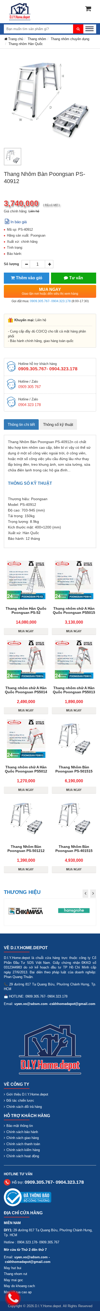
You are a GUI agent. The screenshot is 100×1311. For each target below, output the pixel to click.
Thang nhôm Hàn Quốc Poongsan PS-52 (26, 610)
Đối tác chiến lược (20, 1100)
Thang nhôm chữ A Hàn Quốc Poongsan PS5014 (26, 690)
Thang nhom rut (15, 1274)
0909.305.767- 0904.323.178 (50, 301)
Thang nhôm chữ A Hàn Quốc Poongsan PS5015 (74, 610)
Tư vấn (76, 278)
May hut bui (12, 1268)
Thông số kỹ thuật (58, 424)
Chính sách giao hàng (22, 1138)
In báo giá (19, 222)
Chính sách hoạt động (22, 1156)
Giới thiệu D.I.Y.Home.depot (27, 1094)
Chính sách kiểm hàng (23, 1150)
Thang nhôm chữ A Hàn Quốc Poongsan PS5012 (26, 769)
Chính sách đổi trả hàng (24, 1107)
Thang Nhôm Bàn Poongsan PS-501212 (26, 849)
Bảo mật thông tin (19, 1126)
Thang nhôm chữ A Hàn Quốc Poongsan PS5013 (74, 690)
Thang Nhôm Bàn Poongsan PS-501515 (74, 769)
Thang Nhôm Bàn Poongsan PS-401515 (74, 849)
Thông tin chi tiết (21, 424)
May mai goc (13, 1280)
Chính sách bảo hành (22, 1132)
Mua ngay (50, 291)
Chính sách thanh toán (23, 1144)
